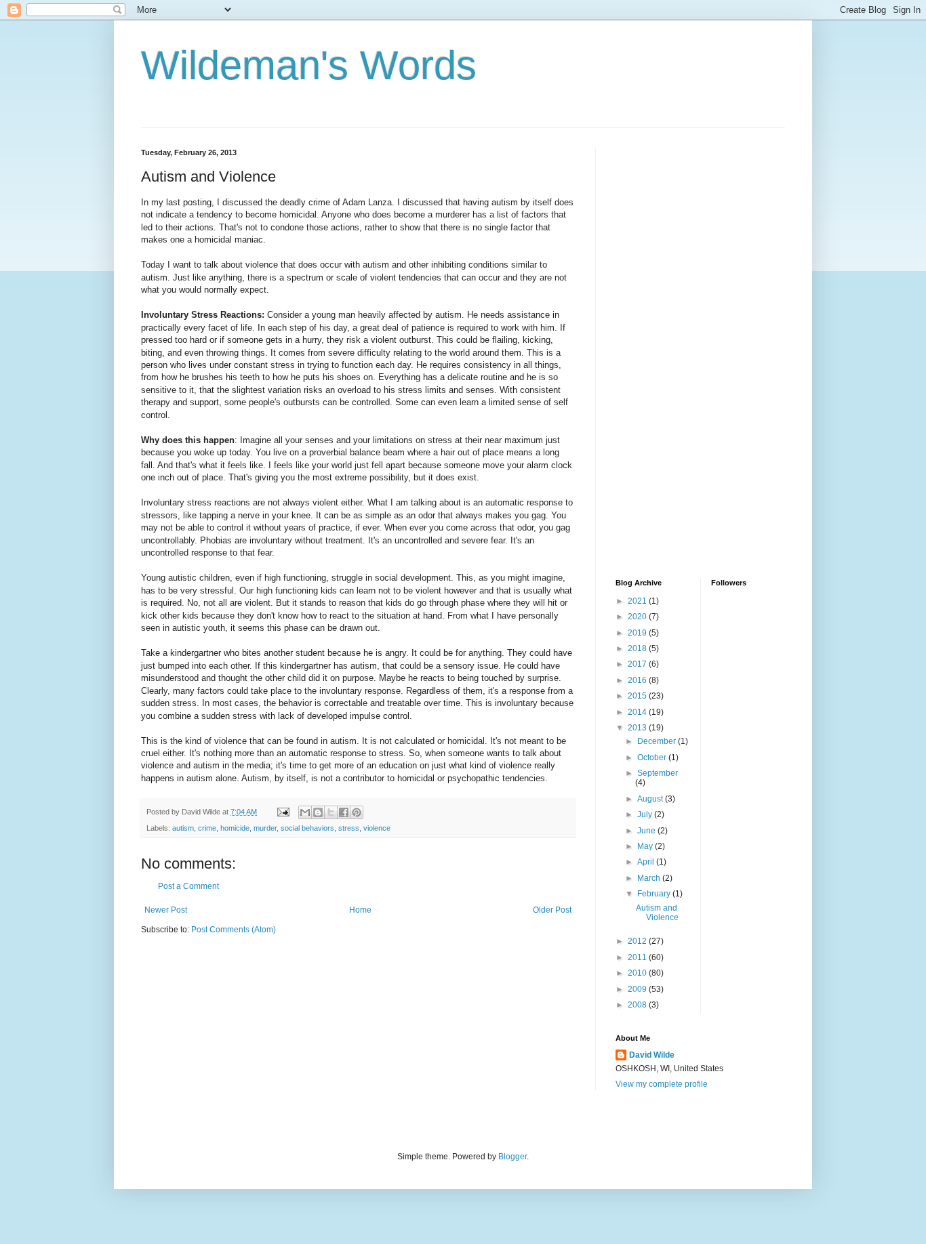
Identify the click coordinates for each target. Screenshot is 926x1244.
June (647, 830)
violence (376, 828)
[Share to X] (331, 812)
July (645, 814)
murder (265, 828)
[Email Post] (282, 812)
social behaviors (307, 828)
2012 (638, 941)
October (652, 757)
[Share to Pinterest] (356, 812)
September (657, 773)
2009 (638, 989)
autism (183, 828)
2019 (638, 633)
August (651, 799)
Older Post (552, 910)
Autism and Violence (657, 912)
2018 (638, 648)
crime (207, 828)
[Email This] (305, 812)
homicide (234, 828)
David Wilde (652, 1055)
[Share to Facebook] (343, 812)
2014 (638, 712)
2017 (638, 664)
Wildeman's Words (309, 65)
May (646, 846)
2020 (638, 616)
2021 (638, 601)
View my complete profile (662, 1084)
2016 (638, 680)
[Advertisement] (670, 351)
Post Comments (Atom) (233, 929)
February (654, 893)
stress (348, 828)
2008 (638, 1005)
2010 (638, 973)
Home (360, 910)
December (657, 741)
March (649, 878)
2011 (638, 957)
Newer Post (165, 910)
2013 (638, 727)
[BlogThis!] (318, 812)
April (646, 862)
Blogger (512, 1156)
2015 (638, 696)
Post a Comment (188, 886)
